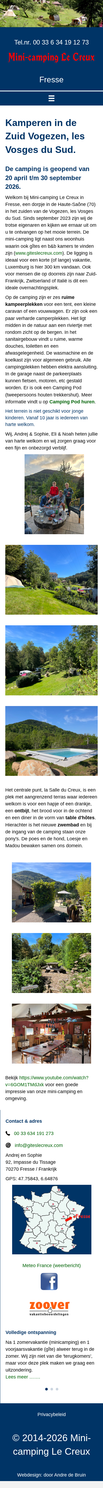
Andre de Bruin (70, 1475)
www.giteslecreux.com (38, 253)
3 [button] (57, 1389)
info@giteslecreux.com (39, 1145)
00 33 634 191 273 (34, 1133)
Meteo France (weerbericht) (51, 1265)
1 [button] (46, 1389)
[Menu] (51, 98)
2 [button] (51, 1389)
